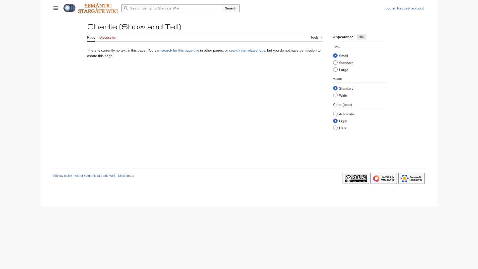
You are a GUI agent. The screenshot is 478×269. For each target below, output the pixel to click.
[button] (56, 8)
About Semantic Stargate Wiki (95, 176)
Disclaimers (126, 176)
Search (231, 8)
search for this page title (180, 50)
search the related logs (247, 50)
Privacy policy (62, 176)
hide (361, 37)
